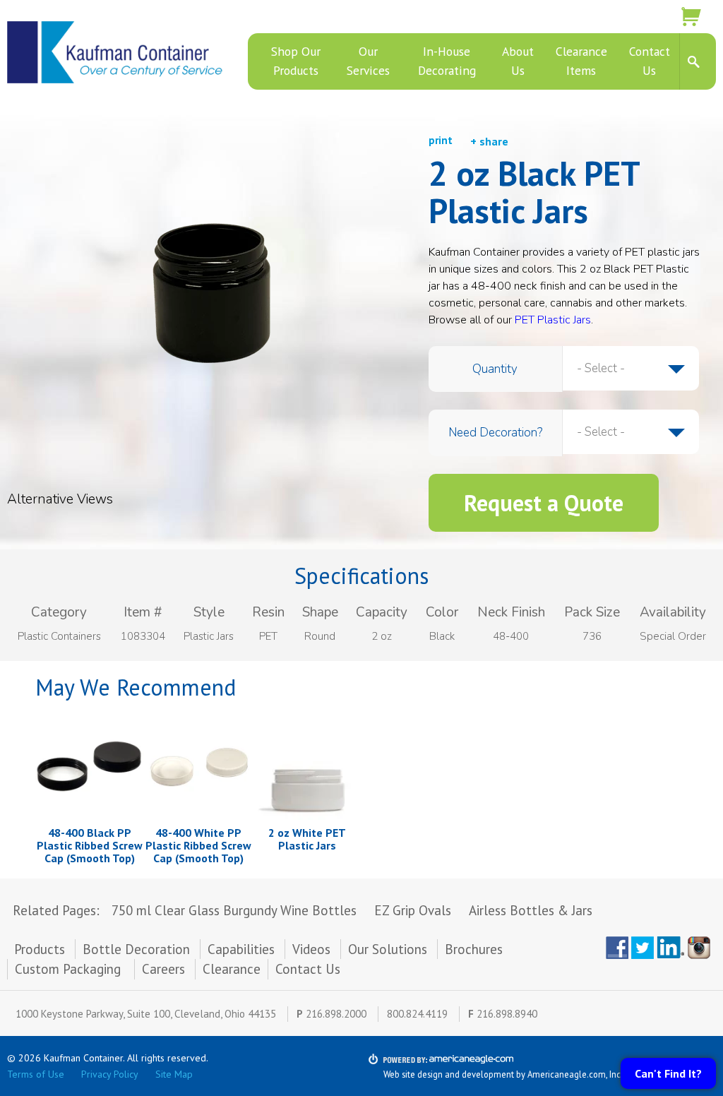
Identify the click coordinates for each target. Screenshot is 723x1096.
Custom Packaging (69, 968)
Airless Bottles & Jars (530, 910)
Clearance (232, 968)
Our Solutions (387, 949)
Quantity (495, 369)
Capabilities (241, 949)
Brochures (474, 949)
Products (39, 949)
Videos (311, 949)
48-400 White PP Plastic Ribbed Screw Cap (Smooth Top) (198, 845)
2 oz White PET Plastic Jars (307, 839)
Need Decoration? (495, 432)
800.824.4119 (417, 1013)
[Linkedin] (671, 947)
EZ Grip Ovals (412, 910)
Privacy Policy (109, 1074)
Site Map (174, 1074)
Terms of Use (35, 1074)
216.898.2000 (336, 1013)
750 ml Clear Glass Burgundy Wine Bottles (234, 910)
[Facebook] (617, 947)
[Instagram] (702, 947)
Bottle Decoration (136, 949)
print (441, 140)
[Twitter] (642, 947)
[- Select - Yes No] (631, 432)
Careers (163, 968)
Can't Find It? (668, 1073)
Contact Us (307, 968)
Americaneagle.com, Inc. (575, 1074)
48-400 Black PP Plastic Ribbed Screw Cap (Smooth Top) (90, 845)
